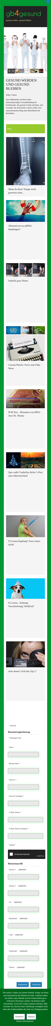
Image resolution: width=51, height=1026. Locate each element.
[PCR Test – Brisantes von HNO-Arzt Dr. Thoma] (25, 398)
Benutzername (14, 763)
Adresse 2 (12, 886)
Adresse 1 (12, 870)
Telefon (11, 967)
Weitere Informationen (25, 1021)
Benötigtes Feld (15, 738)
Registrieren (22, 984)
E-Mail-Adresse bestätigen (19, 829)
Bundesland (13, 918)
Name (11, 747)
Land (11, 935)
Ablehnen (31, 1017)
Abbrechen (36, 984)
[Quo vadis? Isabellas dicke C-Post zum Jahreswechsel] (25, 460)
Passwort (12, 780)
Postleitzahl (13, 951)
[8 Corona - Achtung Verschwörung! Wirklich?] (25, 588)
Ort (10, 902)
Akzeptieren (19, 1017)
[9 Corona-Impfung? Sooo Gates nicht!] (25, 526)
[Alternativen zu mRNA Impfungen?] (25, 211)
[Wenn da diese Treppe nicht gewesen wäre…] (25, 161)
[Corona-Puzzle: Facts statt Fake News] (25, 343)
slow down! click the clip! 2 (22, 671)
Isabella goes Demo (18, 280)
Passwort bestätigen (16, 796)
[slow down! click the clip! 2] (25, 654)
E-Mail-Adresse (15, 812)
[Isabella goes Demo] (25, 270)
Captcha (12, 845)
